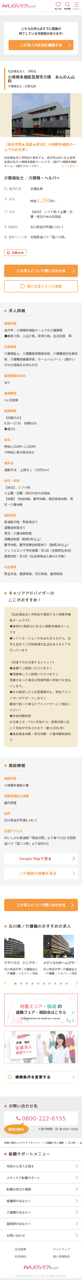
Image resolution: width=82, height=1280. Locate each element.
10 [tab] (67, 983)
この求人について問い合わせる (41, 270)
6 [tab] (44, 983)
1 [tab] (15, 983)
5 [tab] (38, 983)
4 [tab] (32, 983)
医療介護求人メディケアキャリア (22, 1142)
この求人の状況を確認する (41, 45)
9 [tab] (61, 983)
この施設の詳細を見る (38, 873)
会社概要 (20, 1249)
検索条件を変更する (33, 1077)
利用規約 (20, 1256)
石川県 (71, 1142)
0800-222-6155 (43, 1118)
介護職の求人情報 (54, 1142)
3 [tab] (27, 983)
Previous (6, 983)
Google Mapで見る (35, 858)
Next (78, 983)
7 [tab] (49, 983)
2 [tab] (21, 983)
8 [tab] (55, 983)
